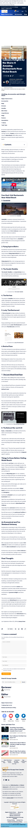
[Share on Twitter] (6, 76)
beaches (3, 131)
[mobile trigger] (25, 11)
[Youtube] (11, 718)
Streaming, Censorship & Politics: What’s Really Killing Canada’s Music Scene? (17, 729)
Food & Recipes (12, 82)
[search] (20, 11)
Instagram (23, 452)
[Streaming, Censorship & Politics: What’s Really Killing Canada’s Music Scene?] (5, 729)
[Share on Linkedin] (8, 76)
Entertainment (13, 732)
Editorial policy (14, 785)
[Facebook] (4, 718)
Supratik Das (12, 79)
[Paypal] (24, 718)
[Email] (22, 629)
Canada (12, 133)
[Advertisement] (14, 30)
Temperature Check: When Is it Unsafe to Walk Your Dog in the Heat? (18, 744)
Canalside (19, 215)
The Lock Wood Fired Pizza (12, 375)
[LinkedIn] (17, 718)
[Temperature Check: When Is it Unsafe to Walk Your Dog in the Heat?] (5, 744)
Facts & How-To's (21, 732)
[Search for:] (12, 682)
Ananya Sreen (19, 79)
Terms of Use (9, 8)
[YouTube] (6, 780)
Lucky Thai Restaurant (15, 324)
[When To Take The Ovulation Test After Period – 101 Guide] (5, 753)
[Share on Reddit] (10, 76)
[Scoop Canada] (4, 11)
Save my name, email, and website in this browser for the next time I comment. (14, 669)
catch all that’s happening (18, 824)
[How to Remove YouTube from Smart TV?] (5, 737)
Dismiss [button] (12, 4)
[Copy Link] (13, 76)
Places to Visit (20, 82)
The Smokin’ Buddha (19, 291)
